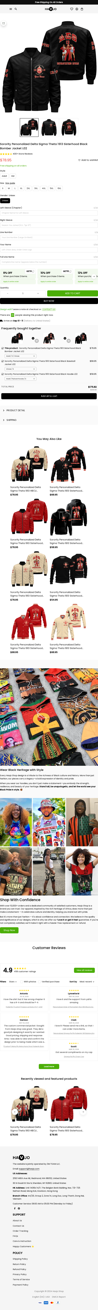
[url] (29, 1168)
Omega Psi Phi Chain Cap (74, 1056)
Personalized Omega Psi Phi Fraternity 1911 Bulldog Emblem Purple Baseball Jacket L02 (73, 1033)
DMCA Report (59, 1296)
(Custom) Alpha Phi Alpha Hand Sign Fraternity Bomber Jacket (24, 1046)
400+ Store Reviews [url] (23, 153)
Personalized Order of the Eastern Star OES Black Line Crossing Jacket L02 (74, 1007)
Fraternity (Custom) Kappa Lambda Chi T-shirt (24, 1007)
